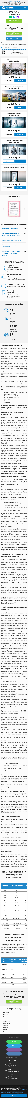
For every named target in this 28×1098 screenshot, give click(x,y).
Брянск (5, 1019)
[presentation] (3, 209)
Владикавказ (6, 1023)
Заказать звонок (14, 20)
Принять (14, 1095)
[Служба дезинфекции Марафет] (1, 47)
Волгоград (5, 1027)
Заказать (20, 80)
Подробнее (8, 80)
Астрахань (5, 1014)
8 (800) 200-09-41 (14, 12)
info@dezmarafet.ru (15, 14)
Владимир (5, 1025)
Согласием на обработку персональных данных (12, 1092)
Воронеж (5, 1031)
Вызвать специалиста (14, 33)
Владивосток (6, 1021)
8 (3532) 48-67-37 (14, 11)
